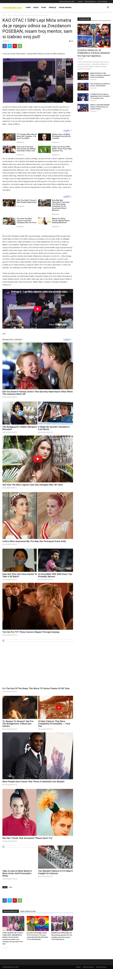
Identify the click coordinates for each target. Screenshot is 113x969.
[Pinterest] (15, 46)
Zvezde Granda (65, 7)
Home (28, 7)
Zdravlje (52, 7)
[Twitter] (10, 46)
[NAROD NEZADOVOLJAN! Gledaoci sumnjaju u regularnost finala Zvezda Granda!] (83, 76)
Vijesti (36, 7)
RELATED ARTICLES (11, 911)
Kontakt (80, 1)
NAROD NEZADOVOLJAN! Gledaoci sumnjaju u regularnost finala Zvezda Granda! (100, 75)
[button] (108, 8)
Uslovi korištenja (102, 1)
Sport (43, 7)
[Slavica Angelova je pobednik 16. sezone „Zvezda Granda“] (83, 86)
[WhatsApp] (20, 46)
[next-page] (7, 948)
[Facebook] (4, 46)
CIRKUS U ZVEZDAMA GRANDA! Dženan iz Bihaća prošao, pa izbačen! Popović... (100, 107)
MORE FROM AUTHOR (28, 911)
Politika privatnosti (90, 1)
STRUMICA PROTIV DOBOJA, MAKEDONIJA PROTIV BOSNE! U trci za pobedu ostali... (100, 96)
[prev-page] (3, 948)
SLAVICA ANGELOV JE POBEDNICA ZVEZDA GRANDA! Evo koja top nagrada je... (93, 53)
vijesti (10, 887)
